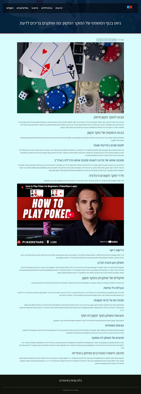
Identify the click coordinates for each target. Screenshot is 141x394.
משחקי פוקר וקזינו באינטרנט (106, 40)
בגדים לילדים (47, 8)
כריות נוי (35, 8)
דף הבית (59, 8)
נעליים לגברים (22, 8)
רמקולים (10, 8)
